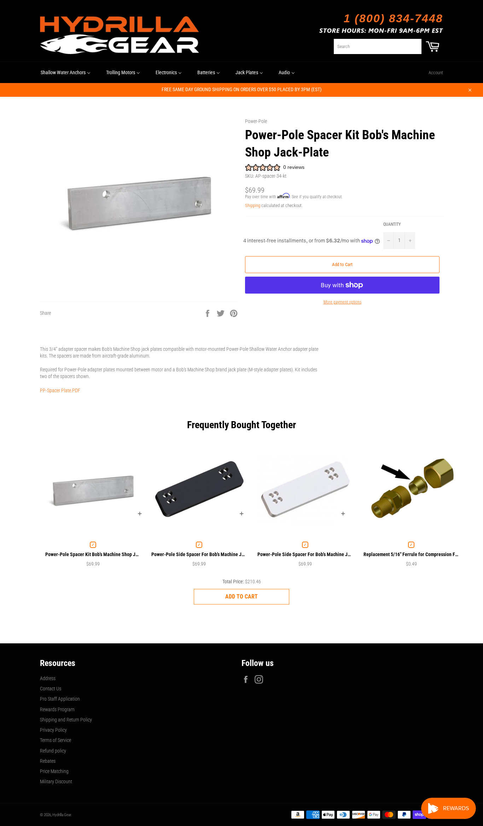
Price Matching (54, 771)
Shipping (252, 205)
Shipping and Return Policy (66, 719)
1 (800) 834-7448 (393, 18)
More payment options (342, 302)
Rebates (48, 761)
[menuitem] (65, 72)
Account (436, 72)
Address (48, 678)
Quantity (392, 224)
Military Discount (56, 781)
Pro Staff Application (60, 699)
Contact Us (50, 688)
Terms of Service (55, 740)
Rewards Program (57, 709)
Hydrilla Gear (61, 815)
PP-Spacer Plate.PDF (60, 390)
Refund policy (53, 751)
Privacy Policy (53, 730)
